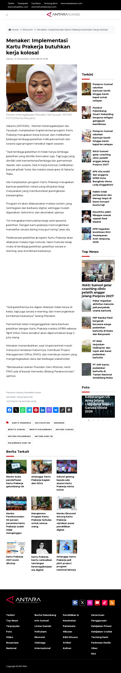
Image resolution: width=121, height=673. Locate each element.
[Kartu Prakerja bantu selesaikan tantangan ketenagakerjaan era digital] (41, 546)
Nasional (11, 648)
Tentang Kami (51, 3)
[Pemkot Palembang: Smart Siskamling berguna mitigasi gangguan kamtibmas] (86, 112)
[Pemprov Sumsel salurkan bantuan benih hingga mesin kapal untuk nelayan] (86, 88)
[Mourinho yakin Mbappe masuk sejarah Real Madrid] (86, 216)
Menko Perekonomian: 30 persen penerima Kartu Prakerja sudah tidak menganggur (15, 523)
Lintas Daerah (43, 626)
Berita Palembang (45, 615)
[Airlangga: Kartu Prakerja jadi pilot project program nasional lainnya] (67, 546)
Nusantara (12, 642)
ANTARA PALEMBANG (19, 436)
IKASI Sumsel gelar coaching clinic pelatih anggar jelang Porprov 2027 (102, 158)
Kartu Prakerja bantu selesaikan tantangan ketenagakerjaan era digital (41, 563)
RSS (93, 653)
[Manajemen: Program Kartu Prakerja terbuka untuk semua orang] (41, 503)
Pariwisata (69, 626)
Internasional (42, 648)
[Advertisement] (41, 279)
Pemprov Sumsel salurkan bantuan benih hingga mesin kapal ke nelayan (103, 138)
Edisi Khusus (70, 637)
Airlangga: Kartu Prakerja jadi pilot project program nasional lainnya (66, 563)
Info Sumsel (42, 620)
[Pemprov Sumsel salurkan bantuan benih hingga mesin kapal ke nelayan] (86, 135)
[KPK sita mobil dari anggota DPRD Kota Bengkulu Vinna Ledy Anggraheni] (86, 176)
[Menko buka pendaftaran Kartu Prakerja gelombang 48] (16, 466)
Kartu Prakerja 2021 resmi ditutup (14, 560)
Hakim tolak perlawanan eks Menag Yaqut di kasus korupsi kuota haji (102, 198)
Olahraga (40, 642)
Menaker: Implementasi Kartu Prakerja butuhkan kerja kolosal (72, 29)
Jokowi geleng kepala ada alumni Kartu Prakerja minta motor (65, 483)
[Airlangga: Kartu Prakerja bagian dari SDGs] (41, 466)
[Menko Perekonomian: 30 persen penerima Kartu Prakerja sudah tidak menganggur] (16, 503)
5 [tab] (107, 420)
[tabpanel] (98, 407)
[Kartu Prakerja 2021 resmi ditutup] (16, 546)
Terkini (11, 3)
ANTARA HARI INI (44, 436)
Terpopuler (22, 3)
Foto (86, 387)
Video (9, 637)
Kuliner (67, 648)
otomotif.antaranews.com (43, 7)
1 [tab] (88, 420)
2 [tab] (93, 420)
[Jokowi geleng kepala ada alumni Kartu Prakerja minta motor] (67, 466)
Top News (36, 3)
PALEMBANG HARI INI (19, 443)
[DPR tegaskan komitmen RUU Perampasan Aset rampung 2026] (86, 233)
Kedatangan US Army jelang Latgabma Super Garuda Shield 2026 (98, 404)
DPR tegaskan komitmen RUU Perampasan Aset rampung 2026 (102, 235)
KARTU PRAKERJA (21, 423)
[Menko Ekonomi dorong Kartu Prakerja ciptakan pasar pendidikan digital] (67, 503)
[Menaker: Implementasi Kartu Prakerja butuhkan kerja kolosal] (98, 270)
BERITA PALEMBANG (40, 429)
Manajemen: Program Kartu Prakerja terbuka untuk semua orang (41, 520)
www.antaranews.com (71, 3)
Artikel (67, 642)
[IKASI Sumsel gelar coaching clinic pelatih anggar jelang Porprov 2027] (86, 155)
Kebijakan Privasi (101, 626)
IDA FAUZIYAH (42, 423)
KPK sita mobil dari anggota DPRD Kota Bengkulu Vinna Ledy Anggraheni (103, 178)
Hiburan (67, 631)
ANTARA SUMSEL (65, 429)
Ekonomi (28, 29)
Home (15, 29)
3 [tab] (98, 420)
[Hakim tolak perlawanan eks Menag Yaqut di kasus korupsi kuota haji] (86, 196)
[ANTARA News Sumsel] (63, 15)
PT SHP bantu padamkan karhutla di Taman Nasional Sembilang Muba (103, 371)
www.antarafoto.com (18, 7)
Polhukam (40, 631)
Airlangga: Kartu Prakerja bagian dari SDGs (41, 480)
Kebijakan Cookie (101, 631)
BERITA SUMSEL (17, 429)
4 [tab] (103, 420)
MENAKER (59, 423)
